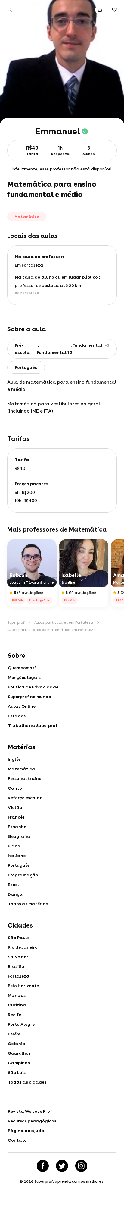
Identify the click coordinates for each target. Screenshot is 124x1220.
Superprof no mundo (29, 696)
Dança (15, 894)
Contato (17, 1140)
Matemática (21, 768)
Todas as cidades (27, 1082)
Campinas (19, 1062)
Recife (14, 1014)
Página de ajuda (26, 1130)
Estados (17, 715)
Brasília (16, 966)
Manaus (17, 995)
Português (19, 865)
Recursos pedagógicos (32, 1121)
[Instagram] (81, 1166)
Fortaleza (18, 976)
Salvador (18, 956)
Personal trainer (25, 778)
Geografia (19, 836)
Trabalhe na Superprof (32, 725)
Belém (14, 1033)
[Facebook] (43, 1166)
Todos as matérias (28, 903)
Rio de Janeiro (23, 947)
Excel (13, 884)
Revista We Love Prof (30, 1111)
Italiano (17, 855)
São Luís (17, 1072)
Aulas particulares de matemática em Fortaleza (51, 630)
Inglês (14, 759)
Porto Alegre (21, 1024)
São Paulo (19, 937)
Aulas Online (22, 706)
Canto (15, 788)
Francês (16, 817)
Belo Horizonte (23, 985)
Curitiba (17, 1005)
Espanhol (18, 826)
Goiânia (17, 1043)
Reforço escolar (25, 797)
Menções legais (24, 677)
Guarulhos (19, 1053)
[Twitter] (62, 1166)
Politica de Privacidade (33, 687)
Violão (15, 807)
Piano (14, 846)
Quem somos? (22, 667)
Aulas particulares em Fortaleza (63, 622)
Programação (23, 874)
